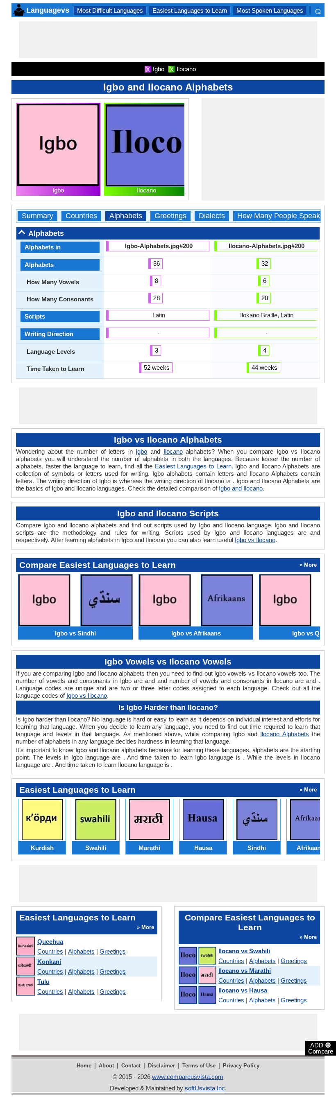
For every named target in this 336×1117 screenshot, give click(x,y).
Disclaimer (161, 1066)
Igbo (58, 190)
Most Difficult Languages (110, 10)
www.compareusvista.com (187, 1076)
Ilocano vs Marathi (244, 970)
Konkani (49, 961)
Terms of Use (199, 1066)
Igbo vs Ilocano (255, 539)
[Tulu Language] (25, 987)
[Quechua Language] (25, 946)
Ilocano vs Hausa (242, 990)
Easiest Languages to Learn (189, 10)
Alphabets (125, 216)
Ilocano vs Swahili (244, 950)
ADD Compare (320, 1048)
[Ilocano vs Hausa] (197, 995)
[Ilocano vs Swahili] (197, 956)
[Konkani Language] (25, 966)
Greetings (170, 216)
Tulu (43, 981)
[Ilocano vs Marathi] (197, 975)
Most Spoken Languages (269, 10)
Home (84, 1066)
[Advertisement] (168, 39)
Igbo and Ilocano (241, 488)
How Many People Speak (278, 216)
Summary (37, 216)
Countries (81, 216)
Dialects (212, 216)
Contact (131, 1066)
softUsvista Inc (205, 1088)
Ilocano (146, 190)
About (106, 1066)
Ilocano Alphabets (284, 733)
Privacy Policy (241, 1066)
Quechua (50, 941)
